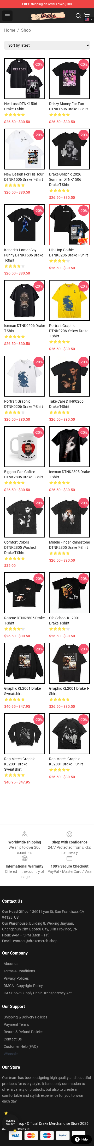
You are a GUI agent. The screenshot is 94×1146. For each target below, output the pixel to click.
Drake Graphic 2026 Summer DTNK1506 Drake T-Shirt (65, 179)
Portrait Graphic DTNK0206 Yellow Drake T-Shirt (68, 330)
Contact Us (13, 1039)
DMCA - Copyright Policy (23, 986)
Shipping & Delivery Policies (25, 1017)
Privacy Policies (16, 978)
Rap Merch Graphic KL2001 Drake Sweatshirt (19, 764)
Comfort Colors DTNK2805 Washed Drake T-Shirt (20, 547)
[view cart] (87, 16)
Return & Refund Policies (23, 1032)
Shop (26, 30)
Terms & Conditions (19, 971)
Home (9, 30)
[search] (78, 16)
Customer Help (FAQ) (21, 1046)
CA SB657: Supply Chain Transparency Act (38, 993)
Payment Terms (16, 1024)
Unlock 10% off (10, 1123)
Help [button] (84, 1139)
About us (11, 964)
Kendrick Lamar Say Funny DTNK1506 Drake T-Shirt (23, 255)
